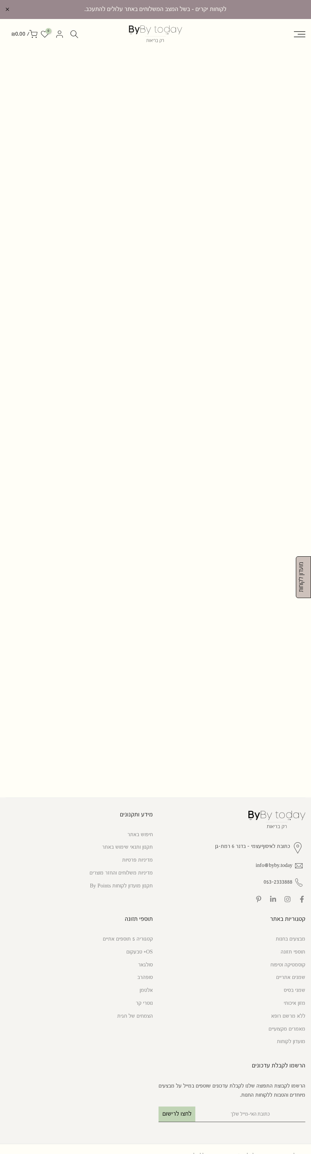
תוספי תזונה (293, 952)
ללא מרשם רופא (288, 1016)
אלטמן (146, 990)
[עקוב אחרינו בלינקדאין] (273, 899)
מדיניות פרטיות (137, 860)
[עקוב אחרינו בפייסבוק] (301, 899)
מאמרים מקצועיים (287, 1029)
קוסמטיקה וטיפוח (287, 965)
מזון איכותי (294, 1003)
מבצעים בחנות (290, 939)
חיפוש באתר (140, 834)
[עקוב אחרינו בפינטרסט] (258, 899)
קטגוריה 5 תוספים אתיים (128, 939)
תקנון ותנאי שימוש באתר (127, 847)
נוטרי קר (144, 1003)
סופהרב (145, 977)
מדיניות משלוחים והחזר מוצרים (121, 873)
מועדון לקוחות (291, 1041)
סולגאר (145, 965)
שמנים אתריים (290, 977)
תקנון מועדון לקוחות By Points (121, 886)
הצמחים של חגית (135, 1016)
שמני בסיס (294, 990)
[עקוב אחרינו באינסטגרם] (287, 899)
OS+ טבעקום (139, 952)
